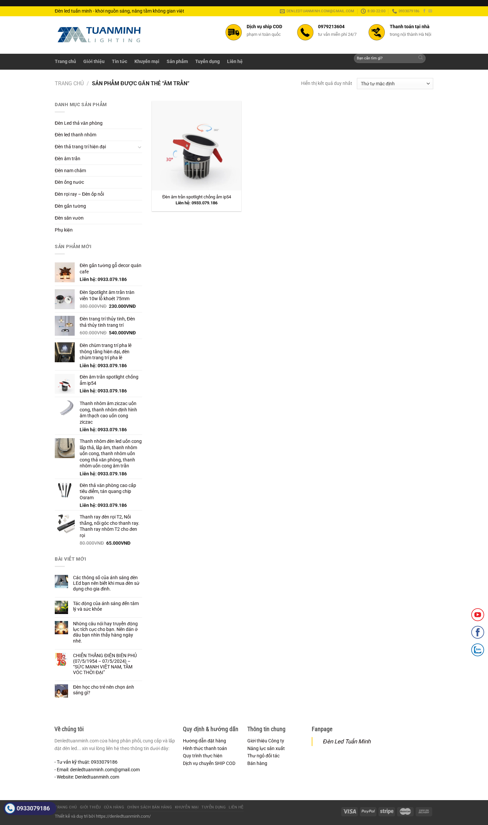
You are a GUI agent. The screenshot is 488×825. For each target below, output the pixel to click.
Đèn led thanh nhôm (75, 134)
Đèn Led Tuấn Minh (346, 741)
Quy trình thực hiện (202, 755)
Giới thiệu (94, 61)
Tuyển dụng (207, 61)
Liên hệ (235, 61)
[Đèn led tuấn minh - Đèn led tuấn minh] (99, 35)
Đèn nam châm (70, 170)
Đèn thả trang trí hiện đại (80, 146)
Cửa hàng (114, 807)
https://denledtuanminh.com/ (123, 816)
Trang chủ (65, 61)
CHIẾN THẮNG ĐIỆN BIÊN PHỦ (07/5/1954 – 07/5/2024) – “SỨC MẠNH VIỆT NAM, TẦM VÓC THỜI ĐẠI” (105, 664)
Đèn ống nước (69, 182)
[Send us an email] (430, 11)
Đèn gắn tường (70, 206)
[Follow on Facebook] (424, 11)
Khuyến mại (146, 61)
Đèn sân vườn (69, 218)
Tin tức (119, 61)
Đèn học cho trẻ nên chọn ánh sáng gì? (103, 689)
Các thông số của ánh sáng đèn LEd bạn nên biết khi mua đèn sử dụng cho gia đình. (106, 583)
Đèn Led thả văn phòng (79, 123)
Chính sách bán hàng (149, 807)
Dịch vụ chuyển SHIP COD (209, 763)
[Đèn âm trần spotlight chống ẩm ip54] (196, 145)
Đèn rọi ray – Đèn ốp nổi (79, 194)
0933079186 (33, 808)
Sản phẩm (177, 61)
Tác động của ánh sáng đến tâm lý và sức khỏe (106, 606)
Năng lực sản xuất (266, 748)
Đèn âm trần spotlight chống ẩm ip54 (196, 196)
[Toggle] (139, 147)
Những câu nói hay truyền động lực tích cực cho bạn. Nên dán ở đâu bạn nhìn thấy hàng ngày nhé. (105, 632)
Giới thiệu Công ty (265, 740)
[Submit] (421, 58)
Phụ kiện (64, 230)
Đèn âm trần (67, 158)
